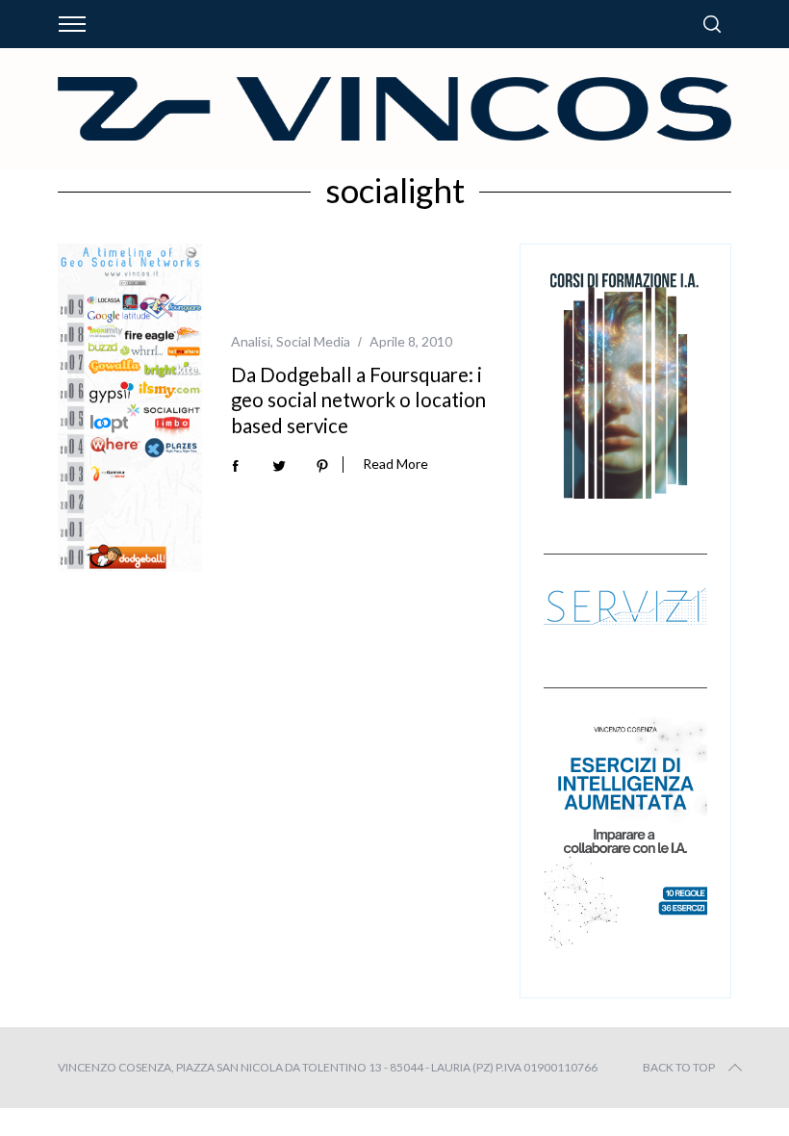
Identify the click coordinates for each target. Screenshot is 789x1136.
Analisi (250, 341)
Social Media (313, 341)
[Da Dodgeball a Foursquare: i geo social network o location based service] (130, 408)
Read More (395, 464)
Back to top (679, 1067)
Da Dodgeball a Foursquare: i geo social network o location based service (358, 400)
